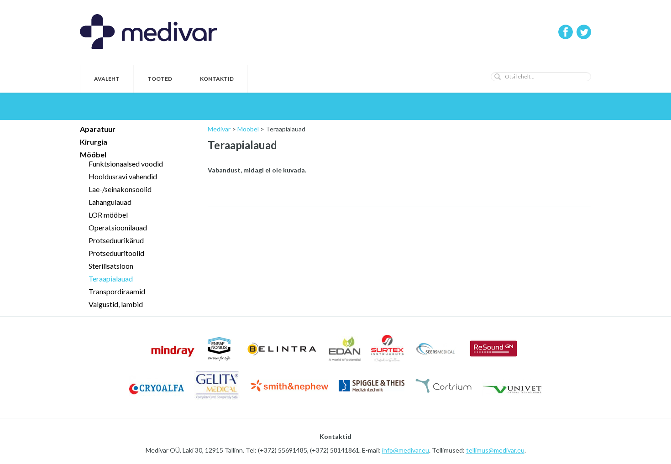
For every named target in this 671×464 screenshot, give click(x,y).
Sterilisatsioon (111, 265)
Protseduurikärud (116, 240)
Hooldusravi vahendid (123, 176)
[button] (497, 76)
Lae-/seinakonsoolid (120, 189)
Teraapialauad (111, 278)
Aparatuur (97, 129)
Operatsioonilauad (118, 227)
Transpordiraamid (117, 291)
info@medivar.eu (405, 450)
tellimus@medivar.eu (495, 450)
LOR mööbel (108, 214)
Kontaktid (217, 78)
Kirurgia (93, 141)
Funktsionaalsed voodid (126, 163)
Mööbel (93, 154)
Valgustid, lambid (116, 304)
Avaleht (107, 78)
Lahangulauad (110, 202)
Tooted (159, 78)
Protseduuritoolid (116, 253)
